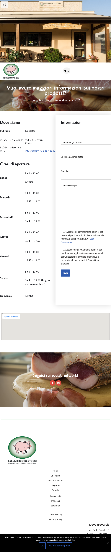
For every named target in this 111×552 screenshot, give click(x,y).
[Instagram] (58, 383)
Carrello (55, 490)
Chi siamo (55, 476)
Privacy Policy (55, 519)
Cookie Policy (55, 515)
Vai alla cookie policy (59, 546)
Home (55, 471)
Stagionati (55, 506)
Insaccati (55, 501)
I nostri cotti (55, 496)
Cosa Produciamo (55, 480)
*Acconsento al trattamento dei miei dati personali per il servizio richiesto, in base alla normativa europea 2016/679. (82, 237)
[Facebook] (52, 383)
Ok (42, 546)
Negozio (55, 485)
